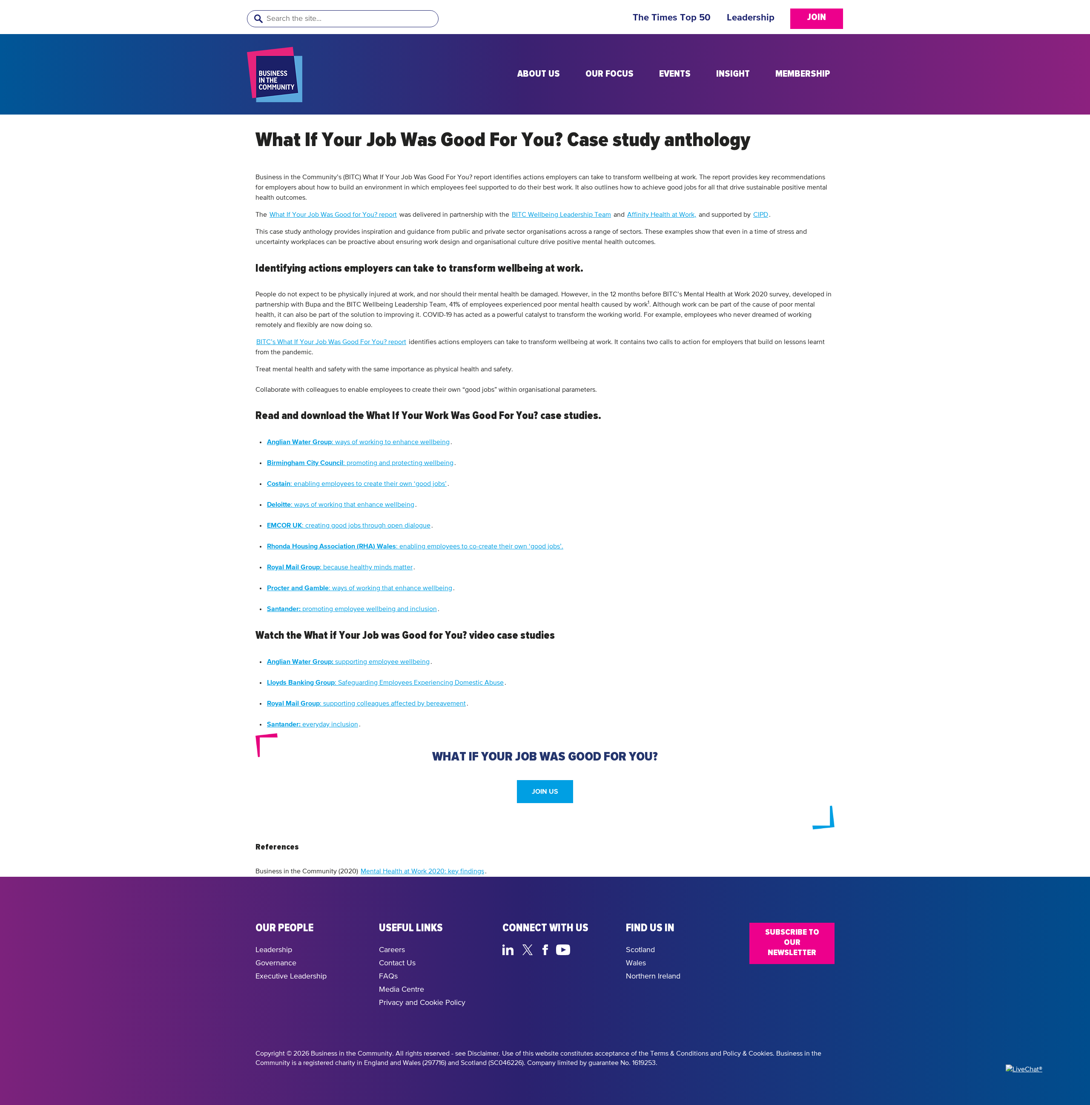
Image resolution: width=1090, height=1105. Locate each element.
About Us (538, 74)
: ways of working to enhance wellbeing (358, 442)
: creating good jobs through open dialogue (348, 525)
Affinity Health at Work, (661, 215)
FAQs (388, 976)
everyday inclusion (312, 724)
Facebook (546, 948)
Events (675, 74)
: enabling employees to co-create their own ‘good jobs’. (415, 546)
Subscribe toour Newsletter (792, 942)
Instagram (583, 948)
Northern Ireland (653, 976)
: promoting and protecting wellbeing (360, 463)
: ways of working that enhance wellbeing (340, 504)
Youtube (563, 948)
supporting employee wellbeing (348, 662)
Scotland (640, 950)
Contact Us (397, 963)
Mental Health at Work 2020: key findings (422, 871)
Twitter (529, 948)
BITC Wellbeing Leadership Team (561, 215)
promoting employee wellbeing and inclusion (352, 609)
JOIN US (545, 791)
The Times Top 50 (672, 18)
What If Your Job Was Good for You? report (333, 215)
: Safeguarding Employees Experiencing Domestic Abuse (385, 682)
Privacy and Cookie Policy (422, 1003)
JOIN (816, 17)
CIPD (760, 215)
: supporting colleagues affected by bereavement (366, 703)
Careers (392, 950)
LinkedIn (509, 948)
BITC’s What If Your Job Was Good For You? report (331, 342)
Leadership (750, 18)
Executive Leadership (291, 976)
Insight (733, 74)
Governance (275, 963)
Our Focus (609, 74)
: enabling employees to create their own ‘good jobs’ (357, 484)
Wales (636, 963)
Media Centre (401, 989)
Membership (802, 74)
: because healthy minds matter (340, 567)
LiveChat (603, 948)
